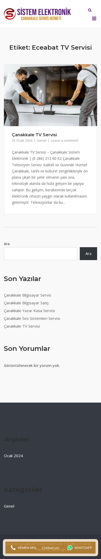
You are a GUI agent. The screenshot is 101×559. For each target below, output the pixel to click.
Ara (7, 243)
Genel (41, 140)
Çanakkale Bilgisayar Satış (26, 302)
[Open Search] (90, 10)
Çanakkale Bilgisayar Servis (27, 295)
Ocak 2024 (13, 455)
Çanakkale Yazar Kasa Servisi (29, 310)
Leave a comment (64, 140)
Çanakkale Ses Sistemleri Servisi (32, 318)
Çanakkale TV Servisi (34, 134)
